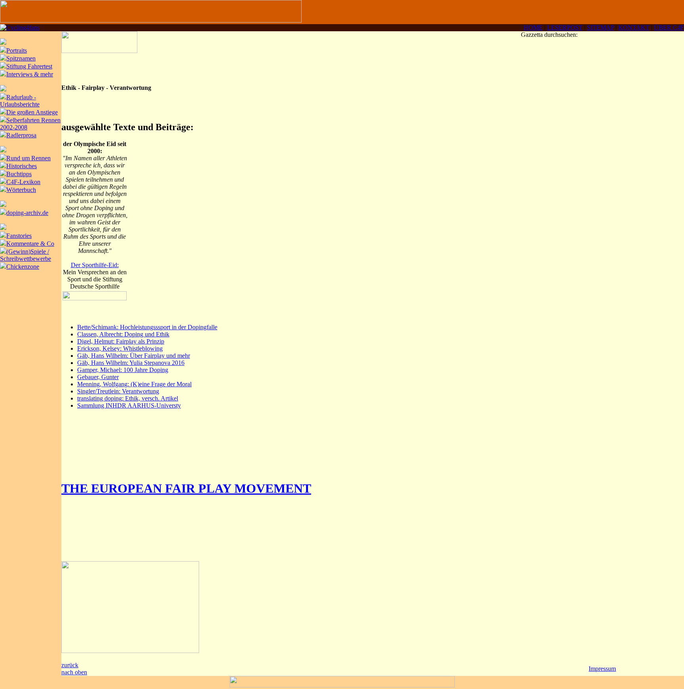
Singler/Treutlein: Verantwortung (118, 391)
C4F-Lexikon (23, 181)
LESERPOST (565, 27)
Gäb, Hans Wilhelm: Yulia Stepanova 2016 (130, 362)
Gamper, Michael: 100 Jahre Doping (122, 369)
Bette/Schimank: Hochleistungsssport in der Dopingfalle (147, 327)
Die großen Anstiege (32, 112)
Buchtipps (19, 174)
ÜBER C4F (669, 27)
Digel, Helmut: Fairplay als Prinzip (120, 341)
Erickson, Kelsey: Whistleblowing (120, 348)
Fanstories (19, 235)
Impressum (602, 668)
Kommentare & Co (30, 243)
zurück (69, 665)
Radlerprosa (21, 135)
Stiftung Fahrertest (29, 66)
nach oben (74, 672)
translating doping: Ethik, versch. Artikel (127, 398)
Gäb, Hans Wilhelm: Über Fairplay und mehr (133, 355)
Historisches (21, 166)
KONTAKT (634, 27)
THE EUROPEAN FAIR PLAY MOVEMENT (186, 488)
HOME (533, 27)
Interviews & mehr (29, 74)
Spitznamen (21, 58)
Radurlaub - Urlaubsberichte (20, 101)
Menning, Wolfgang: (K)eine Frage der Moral (134, 384)
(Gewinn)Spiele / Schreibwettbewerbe (25, 255)
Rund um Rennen (28, 158)
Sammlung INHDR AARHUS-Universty (129, 405)
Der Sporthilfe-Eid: (95, 265)
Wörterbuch (21, 189)
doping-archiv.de (27, 212)
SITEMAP (600, 27)
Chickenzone (22, 266)
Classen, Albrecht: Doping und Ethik (123, 334)
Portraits (16, 50)
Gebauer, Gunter (98, 377)
